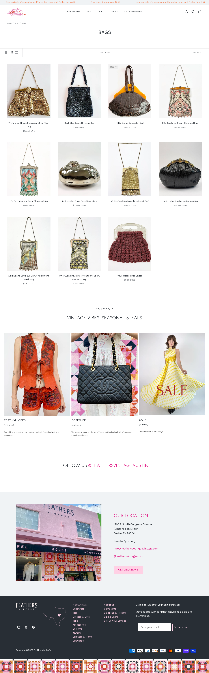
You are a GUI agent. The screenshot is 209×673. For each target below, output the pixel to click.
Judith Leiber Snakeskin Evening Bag (180, 201)
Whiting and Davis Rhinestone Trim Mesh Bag (29, 125)
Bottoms (77, 628)
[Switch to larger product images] (6, 53)
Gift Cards (78, 640)
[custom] (19, 627)
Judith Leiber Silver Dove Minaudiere (79, 201)
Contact (114, 11)
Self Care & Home (82, 636)
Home (9, 23)
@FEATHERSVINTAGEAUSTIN (104, 465)
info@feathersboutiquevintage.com (136, 548)
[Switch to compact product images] (16, 53)
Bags (24, 23)
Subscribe (181, 627)
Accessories (79, 624)
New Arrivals (73, 11)
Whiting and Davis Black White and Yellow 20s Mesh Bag (79, 278)
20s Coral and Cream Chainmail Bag (180, 123)
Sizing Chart (111, 616)
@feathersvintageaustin (129, 556)
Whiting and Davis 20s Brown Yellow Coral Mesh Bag (29, 278)
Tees (75, 612)
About (100, 11)
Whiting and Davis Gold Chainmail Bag (130, 201)
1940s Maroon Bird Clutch (129, 276)
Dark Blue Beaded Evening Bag (79, 123)
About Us (109, 604)
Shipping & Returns (115, 612)
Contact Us (110, 608)
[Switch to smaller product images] (11, 53)
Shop (89, 11)
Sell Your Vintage (133, 11)
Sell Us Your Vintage (115, 620)
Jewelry (77, 632)
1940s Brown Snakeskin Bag (130, 123)
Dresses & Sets (81, 616)
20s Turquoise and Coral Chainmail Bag (28, 201)
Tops (75, 620)
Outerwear (78, 608)
